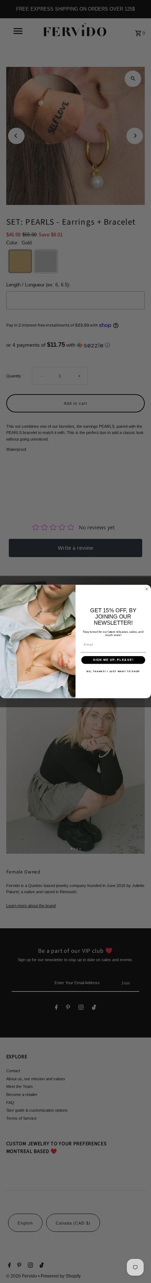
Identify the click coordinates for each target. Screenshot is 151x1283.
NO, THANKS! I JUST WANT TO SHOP (113, 671)
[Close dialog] (146, 589)
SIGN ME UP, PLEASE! (113, 660)
